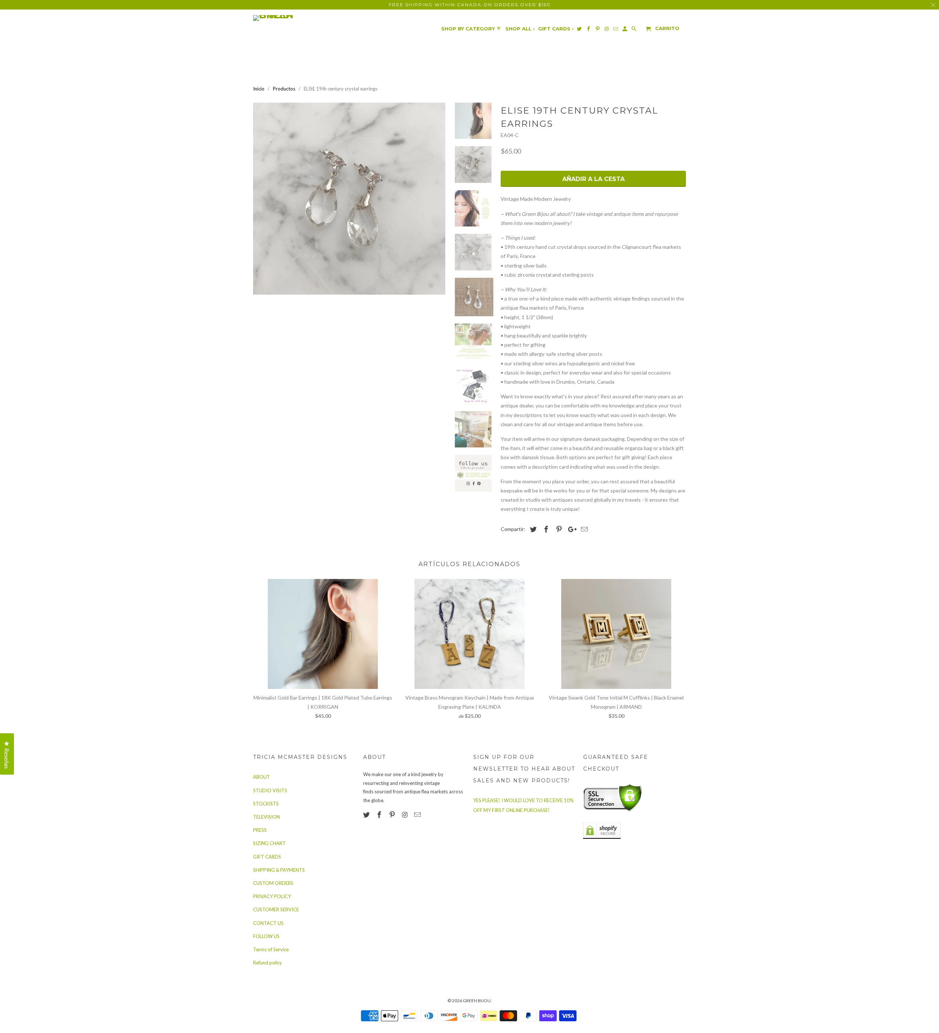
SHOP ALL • (520, 29)
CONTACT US (268, 923)
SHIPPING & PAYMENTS (279, 870)
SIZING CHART (269, 843)
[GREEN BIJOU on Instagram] (405, 815)
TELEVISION (266, 817)
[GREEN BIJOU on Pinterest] (393, 815)
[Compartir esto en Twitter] (532, 529)
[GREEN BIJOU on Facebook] (380, 815)
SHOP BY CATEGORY (470, 28)
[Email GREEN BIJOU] (418, 815)
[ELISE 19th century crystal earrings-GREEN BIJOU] (349, 199)
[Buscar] (634, 30)
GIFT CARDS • (556, 29)
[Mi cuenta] (625, 30)
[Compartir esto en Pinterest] (558, 529)
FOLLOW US (266, 936)
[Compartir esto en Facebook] (545, 529)
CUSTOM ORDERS (273, 883)
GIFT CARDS (267, 857)
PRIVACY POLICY (272, 896)
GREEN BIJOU (477, 1000)
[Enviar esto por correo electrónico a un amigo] (583, 529)
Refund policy (267, 963)
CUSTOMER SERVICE (276, 909)
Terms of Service (271, 949)
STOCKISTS (266, 804)
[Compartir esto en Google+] (570, 529)
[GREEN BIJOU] (288, 18)
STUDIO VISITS (270, 790)
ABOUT (261, 777)
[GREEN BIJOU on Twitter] (367, 815)
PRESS (260, 830)
